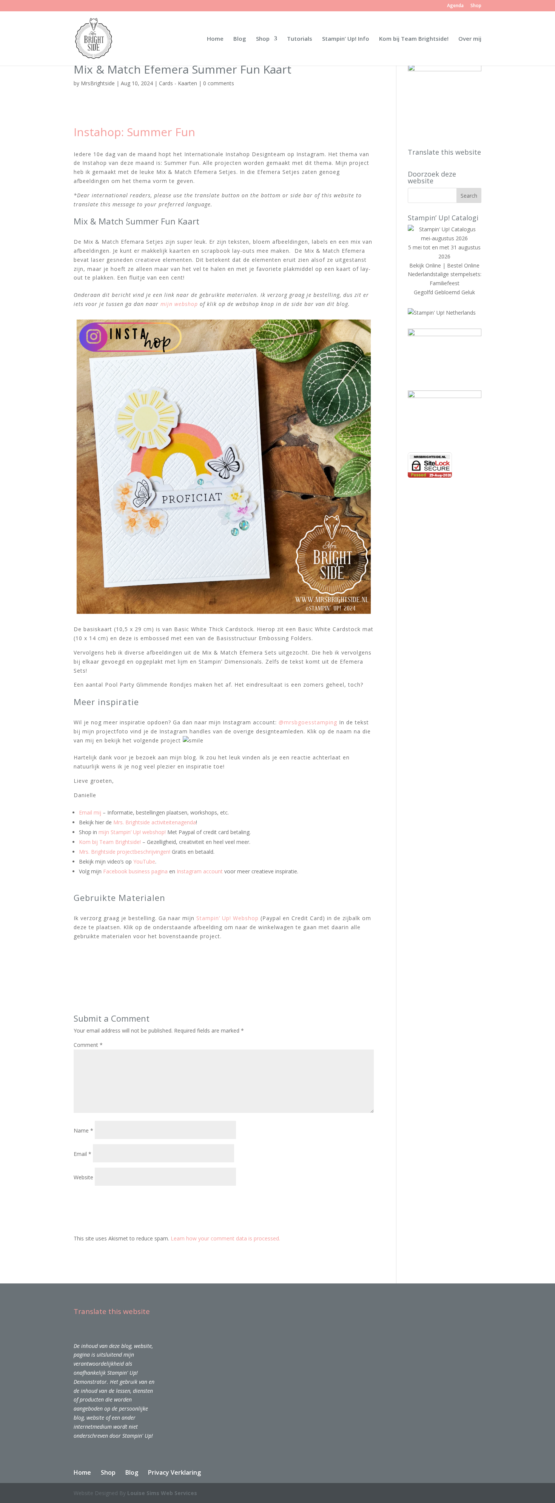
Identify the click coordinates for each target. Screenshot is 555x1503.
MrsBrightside (98, 83)
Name (83, 1130)
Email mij (90, 812)
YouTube (144, 861)
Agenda (455, 6)
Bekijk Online (425, 265)
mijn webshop (179, 303)
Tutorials (299, 39)
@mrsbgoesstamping (308, 722)
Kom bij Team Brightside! (414, 39)
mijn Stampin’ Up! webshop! (132, 832)
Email (82, 1153)
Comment (88, 1044)
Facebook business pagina (135, 871)
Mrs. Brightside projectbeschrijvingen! (124, 851)
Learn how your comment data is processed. (225, 1238)
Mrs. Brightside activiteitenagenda (154, 822)
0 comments (218, 83)
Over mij (469, 39)
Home (215, 39)
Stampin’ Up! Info (345, 39)
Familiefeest (444, 283)
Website (83, 1177)
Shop (475, 6)
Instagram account (200, 871)
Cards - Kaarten (178, 83)
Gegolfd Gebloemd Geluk (444, 292)
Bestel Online (463, 265)
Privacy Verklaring (174, 1472)
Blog (239, 39)
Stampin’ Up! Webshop (227, 918)
